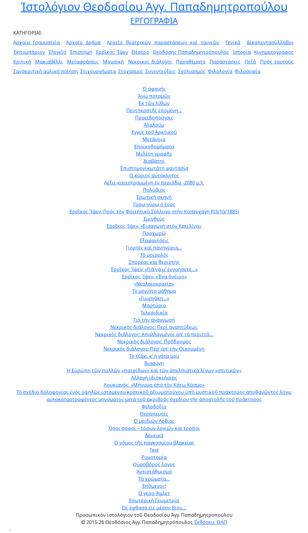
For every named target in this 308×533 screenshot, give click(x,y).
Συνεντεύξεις (160, 71)
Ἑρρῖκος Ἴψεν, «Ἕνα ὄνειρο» (154, 276)
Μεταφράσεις (83, 61)
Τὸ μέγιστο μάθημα (154, 291)
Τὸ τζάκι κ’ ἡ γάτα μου (154, 356)
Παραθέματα (190, 61)
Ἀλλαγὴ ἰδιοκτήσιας (154, 377)
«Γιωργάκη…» (154, 298)
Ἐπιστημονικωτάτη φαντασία (154, 168)
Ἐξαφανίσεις (154, 240)
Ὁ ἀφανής (154, 88)
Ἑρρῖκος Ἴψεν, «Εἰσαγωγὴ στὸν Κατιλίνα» (154, 226)
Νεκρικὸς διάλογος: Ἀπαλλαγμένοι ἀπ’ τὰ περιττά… (154, 334)
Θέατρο (140, 52)
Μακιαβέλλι (49, 61)
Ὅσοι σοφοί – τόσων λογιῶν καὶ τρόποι (154, 428)
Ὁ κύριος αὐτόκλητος (154, 175)
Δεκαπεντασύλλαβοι (270, 42)
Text (154, 450)
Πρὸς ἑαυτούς (277, 61)
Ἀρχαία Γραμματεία (36, 42)
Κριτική (22, 61)
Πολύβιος (154, 190)
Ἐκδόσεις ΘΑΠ (210, 522)
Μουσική (113, 61)
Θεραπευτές (154, 414)
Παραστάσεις (225, 61)
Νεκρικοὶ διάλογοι (150, 61)
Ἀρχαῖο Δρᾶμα (83, 42)
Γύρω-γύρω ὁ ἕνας (154, 204)
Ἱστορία (242, 52)
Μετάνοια (154, 139)
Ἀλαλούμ (154, 125)
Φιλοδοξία (154, 406)
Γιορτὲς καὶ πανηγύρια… (154, 247)
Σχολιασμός (191, 71)
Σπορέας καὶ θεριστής (154, 262)
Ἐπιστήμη (81, 52)
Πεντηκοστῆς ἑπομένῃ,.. (154, 110)
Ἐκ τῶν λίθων (154, 103)
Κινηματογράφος (274, 52)
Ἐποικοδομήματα (154, 146)
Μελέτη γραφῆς (154, 153)
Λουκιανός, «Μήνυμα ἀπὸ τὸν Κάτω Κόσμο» (154, 385)
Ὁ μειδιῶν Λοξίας (154, 421)
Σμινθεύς (154, 218)
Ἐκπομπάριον (29, 52)
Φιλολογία (220, 71)
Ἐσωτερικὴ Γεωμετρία (154, 500)
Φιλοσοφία (247, 71)
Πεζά (250, 61)
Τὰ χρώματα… (154, 479)
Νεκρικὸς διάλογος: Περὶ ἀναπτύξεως (154, 327)
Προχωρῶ (154, 233)
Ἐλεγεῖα (57, 52)
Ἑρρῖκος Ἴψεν (112, 52)
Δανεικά (154, 435)
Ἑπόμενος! (154, 486)
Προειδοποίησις (154, 117)
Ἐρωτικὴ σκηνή (154, 197)
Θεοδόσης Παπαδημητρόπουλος (191, 52)
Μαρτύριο (154, 305)
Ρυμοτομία (154, 457)
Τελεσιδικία (154, 312)
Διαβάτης (154, 161)
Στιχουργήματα (98, 71)
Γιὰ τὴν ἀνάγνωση (154, 320)
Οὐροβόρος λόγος (154, 464)
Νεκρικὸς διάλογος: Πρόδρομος (154, 341)
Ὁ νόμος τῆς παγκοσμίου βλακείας (154, 442)
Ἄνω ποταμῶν (154, 96)
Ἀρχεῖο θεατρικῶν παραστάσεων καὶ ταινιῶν (163, 42)
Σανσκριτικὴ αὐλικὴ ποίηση (45, 71)
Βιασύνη (154, 363)
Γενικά (233, 42)
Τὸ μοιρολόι (154, 255)
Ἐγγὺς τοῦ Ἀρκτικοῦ (154, 132)
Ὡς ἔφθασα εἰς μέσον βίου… (154, 507)
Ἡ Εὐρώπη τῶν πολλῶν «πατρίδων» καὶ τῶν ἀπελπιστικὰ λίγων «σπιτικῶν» (154, 370)
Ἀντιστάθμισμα (154, 471)
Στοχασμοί (130, 71)
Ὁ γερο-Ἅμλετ (154, 493)
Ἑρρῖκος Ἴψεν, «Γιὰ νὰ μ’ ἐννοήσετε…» (154, 269)
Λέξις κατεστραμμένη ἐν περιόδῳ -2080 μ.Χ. (154, 182)
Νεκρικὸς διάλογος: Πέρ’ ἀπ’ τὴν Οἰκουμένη (154, 349)
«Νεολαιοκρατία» (154, 283)
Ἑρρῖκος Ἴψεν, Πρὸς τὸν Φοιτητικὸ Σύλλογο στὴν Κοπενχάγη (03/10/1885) (154, 211)
